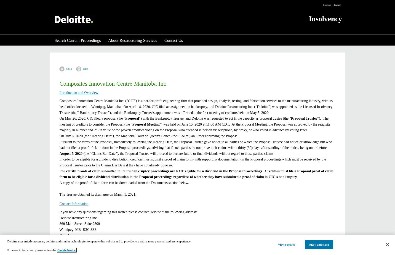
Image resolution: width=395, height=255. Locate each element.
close (69, 68)
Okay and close (319, 244)
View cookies (286, 244)
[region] (197, 245)
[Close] (388, 244)
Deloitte (74, 20)
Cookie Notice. (66, 250)
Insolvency (325, 19)
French (337, 4)
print (85, 68)
